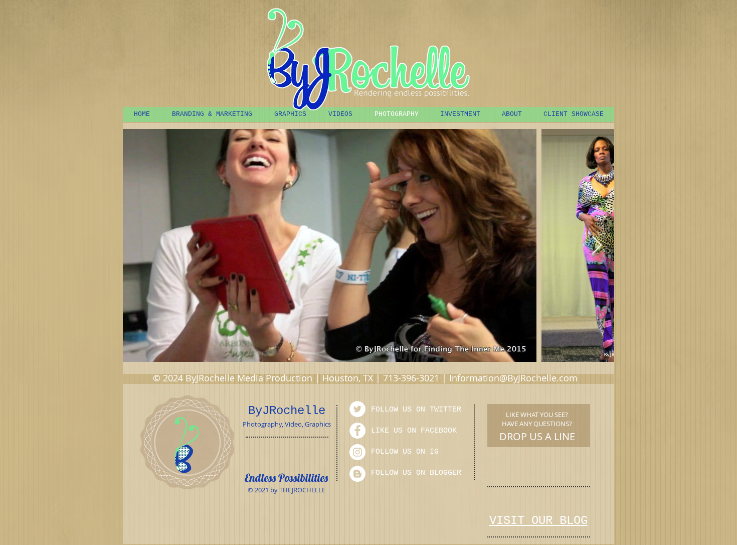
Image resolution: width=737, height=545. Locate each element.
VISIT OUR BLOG (538, 520)
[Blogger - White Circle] (357, 474)
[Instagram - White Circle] (357, 452)
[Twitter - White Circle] (357, 409)
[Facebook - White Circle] (357, 431)
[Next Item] (597, 245)
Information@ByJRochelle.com (513, 378)
